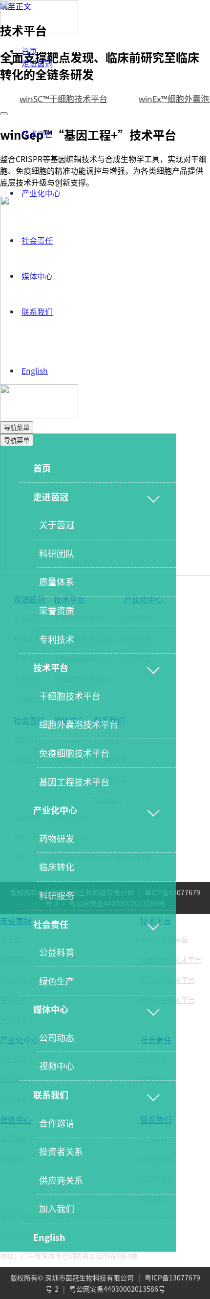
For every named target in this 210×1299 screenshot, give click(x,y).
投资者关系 (61, 1151)
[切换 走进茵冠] (153, 496)
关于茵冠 (56, 524)
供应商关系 (61, 1180)
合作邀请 (56, 1122)
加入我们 (56, 1208)
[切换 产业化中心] (153, 810)
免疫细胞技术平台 (74, 752)
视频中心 (56, 1065)
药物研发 (56, 838)
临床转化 (56, 866)
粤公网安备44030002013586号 (117, 1289)
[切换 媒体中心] (153, 1009)
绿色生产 (56, 980)
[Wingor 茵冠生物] (39, 31)
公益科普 (56, 952)
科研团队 (56, 553)
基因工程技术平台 (74, 781)
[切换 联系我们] (153, 1095)
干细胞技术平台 (70, 695)
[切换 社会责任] (153, 924)
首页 (29, 51)
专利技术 (56, 639)
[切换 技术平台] (153, 668)
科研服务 (56, 895)
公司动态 (56, 1037)
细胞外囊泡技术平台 (78, 724)
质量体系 (56, 581)
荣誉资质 (56, 610)
